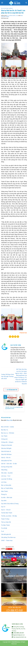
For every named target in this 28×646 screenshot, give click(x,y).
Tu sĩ (2, 531)
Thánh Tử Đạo (5, 519)
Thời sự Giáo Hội (6, 522)
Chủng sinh (4, 439)
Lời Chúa (3, 482)
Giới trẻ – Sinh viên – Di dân (9, 463)
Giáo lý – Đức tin (5, 457)
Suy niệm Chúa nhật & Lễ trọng (9, 503)
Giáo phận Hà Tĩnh (6, 460)
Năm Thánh (4, 491)
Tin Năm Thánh (5, 525)
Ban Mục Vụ (4, 430)
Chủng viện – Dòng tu (7, 442)
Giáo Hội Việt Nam (6, 454)
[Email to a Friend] (18, 336)
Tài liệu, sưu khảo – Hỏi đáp (9, 516)
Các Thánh (4, 436)
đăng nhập (9, 420)
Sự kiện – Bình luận (6, 497)
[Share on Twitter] (15, 336)
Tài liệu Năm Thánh (6, 512)
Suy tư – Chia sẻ (5, 509)
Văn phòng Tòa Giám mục (8, 537)
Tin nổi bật (10, 8)
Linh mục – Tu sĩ (5, 476)
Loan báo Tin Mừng (6, 479)
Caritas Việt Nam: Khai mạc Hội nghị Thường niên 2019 (7, 376)
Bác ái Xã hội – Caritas (7, 426)
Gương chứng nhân (6, 466)
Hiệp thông (4, 469)
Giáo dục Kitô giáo (6, 448)
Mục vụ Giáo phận (4, 8)
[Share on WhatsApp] (10, 336)
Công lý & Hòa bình (6, 445)
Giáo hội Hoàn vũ (6, 451)
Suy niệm (3, 500)
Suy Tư (3, 506)
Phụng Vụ (4, 494)
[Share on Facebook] (13, 336)
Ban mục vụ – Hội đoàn (7, 433)
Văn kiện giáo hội (6, 534)
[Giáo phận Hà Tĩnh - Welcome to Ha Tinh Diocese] (14, 2)
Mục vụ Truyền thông (7, 488)
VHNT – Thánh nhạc (7, 540)
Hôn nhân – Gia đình (7, 473)
